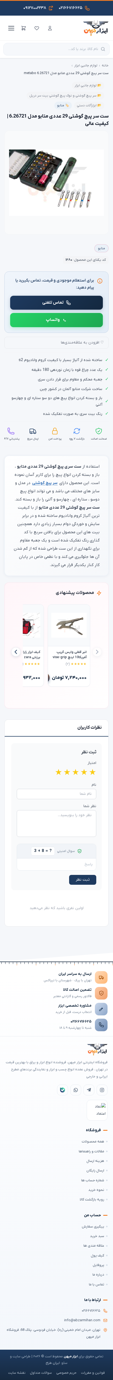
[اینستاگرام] (102, 1090)
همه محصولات (93, 1141)
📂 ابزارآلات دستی (89, 105)
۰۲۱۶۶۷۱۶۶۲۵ (81, 1021)
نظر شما (89, 806)
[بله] (62, 1090)
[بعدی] (16, 652)
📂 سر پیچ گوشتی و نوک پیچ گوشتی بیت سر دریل (65, 95)
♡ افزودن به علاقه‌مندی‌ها (82, 342)
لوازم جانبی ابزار (85, 65)
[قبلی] (97, 652)
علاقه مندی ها (93, 1245)
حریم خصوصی (66, 1373)
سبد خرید (97, 1236)
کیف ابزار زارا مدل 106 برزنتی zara (24, 655)
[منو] (10, 28)
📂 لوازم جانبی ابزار (88, 85)
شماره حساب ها (92, 1180)
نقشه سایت (17, 1373)
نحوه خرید (96, 1190)
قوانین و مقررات (93, 1373)
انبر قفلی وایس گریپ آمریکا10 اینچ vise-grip (70, 655)
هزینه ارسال (95, 1161)
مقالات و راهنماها (91, 1151)
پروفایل (98, 1265)
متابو (101, 248)
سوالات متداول (41, 1373)
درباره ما (98, 1274)
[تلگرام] (88, 1090)
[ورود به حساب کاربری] (50, 28)
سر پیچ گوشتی (45, 483)
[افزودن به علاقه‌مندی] (54, 611)
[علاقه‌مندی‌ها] (37, 28)
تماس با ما (96, 1284)
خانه (105, 65)
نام (94, 784)
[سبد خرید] (24, 28)
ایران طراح (53, 1363)
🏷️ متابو (63, 105)
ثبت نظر (83, 879)
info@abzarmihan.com (82, 1320)
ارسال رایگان (95, 1170)
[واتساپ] (75, 1090)
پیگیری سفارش (93, 1226)
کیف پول (97, 1255)
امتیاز (91, 763)
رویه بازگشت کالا (92, 1199)
